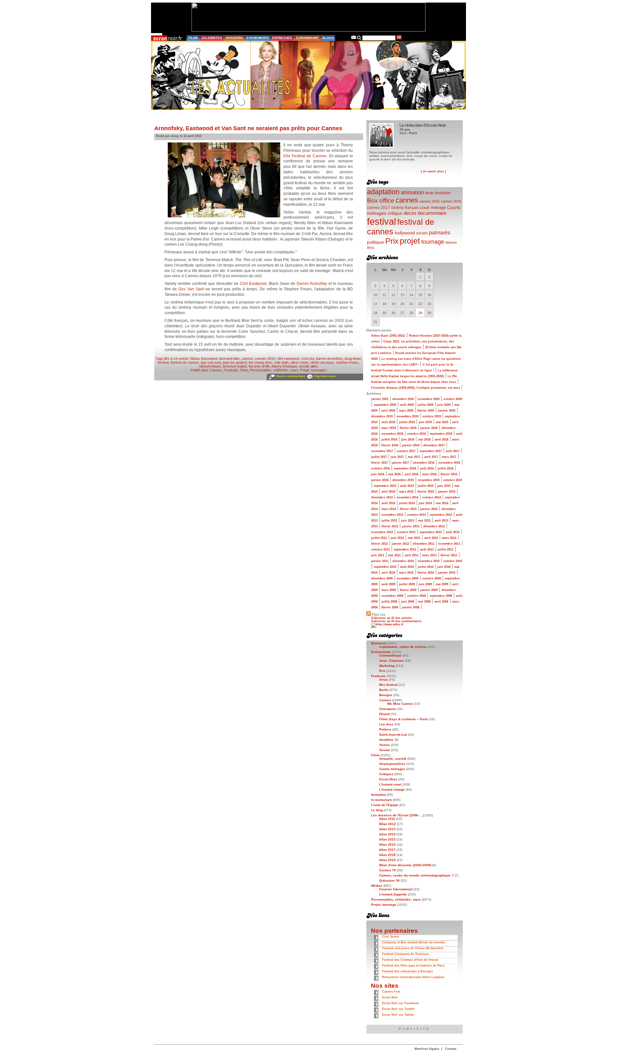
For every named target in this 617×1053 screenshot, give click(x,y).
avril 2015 (388, 491)
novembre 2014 (407, 497)
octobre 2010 (452, 561)
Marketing (387, 665)
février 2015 (425, 491)
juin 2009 (425, 584)
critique (395, 213)
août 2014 (388, 503)
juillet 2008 (389, 601)
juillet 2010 (426, 566)
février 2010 (425, 572)
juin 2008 (407, 601)
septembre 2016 (405, 468)
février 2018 (389, 445)
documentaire (432, 213)
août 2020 (407, 404)
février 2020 (425, 410)
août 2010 (407, 566)
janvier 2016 (380, 480)
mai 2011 (394, 555)
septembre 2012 (430, 532)
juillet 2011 (445, 549)
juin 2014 (425, 503)
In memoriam (381, 800)
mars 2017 (449, 456)
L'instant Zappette (393, 894)
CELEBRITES (211, 38)
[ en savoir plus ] (433, 171)
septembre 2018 (441, 433)
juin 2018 (407, 439)
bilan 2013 (387, 829)
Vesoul (384, 750)
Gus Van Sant (190, 289)
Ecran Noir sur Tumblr (398, 1009)
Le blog (377, 810)
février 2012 (379, 543)
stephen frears (347, 362)
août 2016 (427, 468)
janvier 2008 (410, 607)
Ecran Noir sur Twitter (398, 1014)
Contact (450, 1048)
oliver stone (299, 362)
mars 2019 (388, 428)
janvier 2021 (380, 399)
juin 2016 (377, 474)
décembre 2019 (382, 416)
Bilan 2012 (387, 824)
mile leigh (281, 362)
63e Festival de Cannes (304, 156)
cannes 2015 (429, 201)
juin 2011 (377, 555)
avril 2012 (431, 538)
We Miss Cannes (400, 703)
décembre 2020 (403, 399)
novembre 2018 (392, 433)
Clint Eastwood (253, 283)
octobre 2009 (431, 578)
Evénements (381, 652)
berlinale (443, 193)
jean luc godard (235, 362)
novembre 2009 (407, 578)
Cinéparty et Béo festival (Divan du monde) (413, 942)
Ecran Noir (390, 997)
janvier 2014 (429, 509)
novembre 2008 (392, 595)
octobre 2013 (416, 514)
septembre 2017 (430, 451)
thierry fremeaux (284, 366)
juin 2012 (397, 538)
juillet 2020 (426, 404)
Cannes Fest (391, 991)
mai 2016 (394, 474)
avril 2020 (388, 410)
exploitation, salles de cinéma (402, 647)
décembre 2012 (434, 526)
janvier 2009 (429, 590)
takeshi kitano (210, 366)
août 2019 (388, 422)
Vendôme (386, 739)
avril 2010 (388, 572)
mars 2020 (406, 410)
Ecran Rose (388, 779)
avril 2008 (441, 601)
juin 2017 (397, 456)
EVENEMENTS (257, 38)
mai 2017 (414, 456)
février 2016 (449, 474)
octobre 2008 (416, 595)
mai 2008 (424, 601)
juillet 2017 (379, 456)
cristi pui (307, 358)
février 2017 (379, 462)
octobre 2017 (406, 451)
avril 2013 (441, 520)
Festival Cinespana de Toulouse (405, 954)
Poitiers (385, 729)
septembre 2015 (385, 485)
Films (244, 370)
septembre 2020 (385, 404)
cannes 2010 (265, 358)
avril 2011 (411, 555)
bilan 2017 (387, 849)
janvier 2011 (380, 561)
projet (410, 240)
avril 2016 (411, 474)
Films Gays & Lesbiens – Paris (403, 719)
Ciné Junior (390, 936)
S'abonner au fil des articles (391, 618)
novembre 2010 (429, 561)
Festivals (231, 370)
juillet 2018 (389, 439)
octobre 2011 (380, 549)
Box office (380, 200)
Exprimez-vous (325, 376)
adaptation (383, 192)
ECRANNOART (307, 38)
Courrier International (396, 889)
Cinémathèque (390, 655)
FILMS (193, 38)
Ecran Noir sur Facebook (400, 1003)
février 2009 (408, 590)
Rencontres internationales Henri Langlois (413, 977)
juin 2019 (425, 422)
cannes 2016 (451, 201)
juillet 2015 (426, 485)
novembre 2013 (392, 514)
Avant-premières (392, 764)
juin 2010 (444, 566)
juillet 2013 (389, 520)
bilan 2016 (387, 844)
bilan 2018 (387, 855)
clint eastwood (288, 358)
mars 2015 (406, 491)
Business (378, 643)
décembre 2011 (423, 543)
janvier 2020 (446, 410)
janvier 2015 (446, 491)
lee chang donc (261, 362)
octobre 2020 (452, 399)
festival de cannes (185, 362)
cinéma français (405, 207)
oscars (422, 233)
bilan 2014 (387, 834)
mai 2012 (414, 538)
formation (378, 794)
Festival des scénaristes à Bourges (407, 971)
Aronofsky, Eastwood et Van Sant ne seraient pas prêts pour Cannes (248, 128)
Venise (384, 745)
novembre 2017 (382, 451)
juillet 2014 (407, 503)
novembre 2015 (429, 480)
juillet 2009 (407, 584)
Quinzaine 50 (389, 880)
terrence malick (235, 366)
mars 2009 (388, 590)
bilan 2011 (387, 819)
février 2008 (389, 607)
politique (375, 242)
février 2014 (408, 509)
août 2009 (388, 584)
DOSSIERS (234, 38)
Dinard (384, 714)
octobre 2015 (452, 480)
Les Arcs (386, 724)
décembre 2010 (403, 561)
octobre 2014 (431, 497)
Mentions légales (427, 1048)
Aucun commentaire (291, 376)
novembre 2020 (429, 399)
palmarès (439, 232)
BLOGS (328, 38)
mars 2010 (406, 572)
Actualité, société (393, 758)
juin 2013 (407, 520)
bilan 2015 (387, 839)
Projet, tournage (312, 370)
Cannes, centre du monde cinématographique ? (416, 875)
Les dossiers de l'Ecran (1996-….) (397, 815)
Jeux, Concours (391, 660)
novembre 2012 (382, 532)
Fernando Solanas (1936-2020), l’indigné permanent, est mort (415, 387)
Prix (391, 241)
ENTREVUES (282, 38)
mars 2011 (429, 555)
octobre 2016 (380, 468)
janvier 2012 (400, 543)
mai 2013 (424, 520)
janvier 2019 (429, 428)
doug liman (352, 358)
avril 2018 (441, 439)
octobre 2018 (416, 433)
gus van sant (211, 362)
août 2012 (453, 532)
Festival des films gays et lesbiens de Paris (413, 965)
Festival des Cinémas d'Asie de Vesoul (410, 959)
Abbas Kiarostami (203, 358)
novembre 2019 (407, 416)
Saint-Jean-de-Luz (393, 734)
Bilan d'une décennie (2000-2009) (405, 865)
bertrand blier (229, 358)
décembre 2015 (403, 480)
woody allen (308, 366)
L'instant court (390, 784)
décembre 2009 (382, 578)
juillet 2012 (379, 538)
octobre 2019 (431, 416)
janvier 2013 (410, 526)
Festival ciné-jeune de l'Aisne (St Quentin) (412, 948)
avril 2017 (431, 456)
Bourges (385, 695)
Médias (376, 885)
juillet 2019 (407, 422)
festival (163, 362)
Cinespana (387, 709)
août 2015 (407, 485)
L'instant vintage (392, 789)
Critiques (386, 774)
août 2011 (427, 549)
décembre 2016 (423, 462)
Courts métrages (392, 769)
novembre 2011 (449, 543)
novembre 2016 (449, 462)
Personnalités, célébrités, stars (274, 370)
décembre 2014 (382, 497)
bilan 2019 (387, 860)
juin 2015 (444, 485)
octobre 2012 (406, 532)
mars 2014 (388, 509)
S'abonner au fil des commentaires (396, 621)
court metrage (433, 207)
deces (410, 213)
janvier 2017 (400, 462)
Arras (383, 679)
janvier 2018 (410, 445)
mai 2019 (442, 422)
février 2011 (449, 555)
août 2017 (453, 451)
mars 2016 (429, 474)
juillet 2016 (445, 468)
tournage (432, 242)
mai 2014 (442, 503)
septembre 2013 (441, 514)
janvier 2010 (446, 572)
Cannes (216, 370)
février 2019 (408, 428)
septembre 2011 (405, 549)
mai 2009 (442, 584)
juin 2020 (444, 404)
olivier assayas (322, 362)
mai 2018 (424, 439)
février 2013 (389, 526)
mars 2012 (449, 538)
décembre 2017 (434, 445)
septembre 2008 (441, 595)
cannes (247, 358)
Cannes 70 (387, 870)
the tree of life (259, 366)
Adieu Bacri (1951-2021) (388, 335)
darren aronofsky (329, 358)
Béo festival (388, 684)
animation (412, 192)
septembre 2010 (385, 566)
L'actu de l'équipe (384, 805)
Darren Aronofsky (312, 283)
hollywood (405, 233)
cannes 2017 (378, 207)
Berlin (429, 193)
